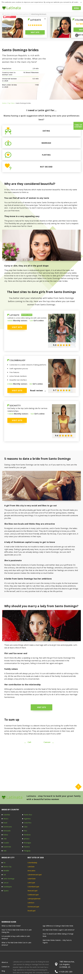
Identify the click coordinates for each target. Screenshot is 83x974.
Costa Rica (27, 823)
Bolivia (5, 835)
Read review (38, 390)
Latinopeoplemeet (34, 899)
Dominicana (7, 827)
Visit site (35, 32)
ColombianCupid (33, 887)
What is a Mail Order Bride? (11, 926)
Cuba (25, 827)
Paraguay (27, 851)
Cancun (49, 742)
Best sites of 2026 (36, 857)
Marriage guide (9, 922)
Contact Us (5, 967)
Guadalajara (7, 887)
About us (5, 962)
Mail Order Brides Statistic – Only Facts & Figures (57, 941)
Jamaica (26, 839)
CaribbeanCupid (33, 895)
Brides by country (10, 809)
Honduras (27, 835)
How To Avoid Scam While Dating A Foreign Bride (58, 935)
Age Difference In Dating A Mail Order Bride (58, 926)
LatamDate (32, 879)
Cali (27, 742)
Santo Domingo (8, 879)
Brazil (5, 823)
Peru (25, 831)
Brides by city (8, 857)
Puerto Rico (28, 815)
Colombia (6, 815)
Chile (5, 839)
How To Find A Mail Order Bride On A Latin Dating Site (17, 931)
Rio (4, 863)
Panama (27, 847)
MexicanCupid (32, 891)
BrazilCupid (31, 911)
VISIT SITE (41, 707)
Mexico (5, 819)
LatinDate (31, 867)
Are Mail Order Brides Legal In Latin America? (58, 930)
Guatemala (7, 847)
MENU (76, 8)
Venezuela (6, 831)
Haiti (4, 851)
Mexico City (7, 867)
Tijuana (5, 891)
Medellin (6, 871)
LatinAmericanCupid (35, 875)
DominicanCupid (33, 907)
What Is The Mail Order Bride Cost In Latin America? (16, 944)
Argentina (27, 819)
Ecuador (6, 843)
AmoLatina (31, 871)
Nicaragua (27, 843)
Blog (8, 8)
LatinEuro (31, 903)
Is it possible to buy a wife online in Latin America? (16, 937)
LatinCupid (31, 883)
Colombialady (32, 863)
